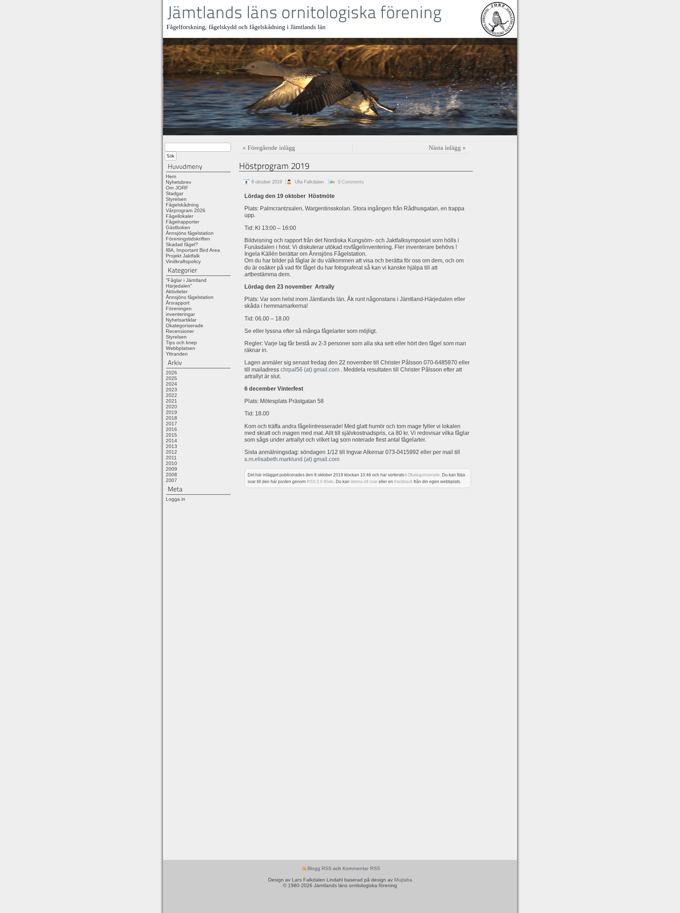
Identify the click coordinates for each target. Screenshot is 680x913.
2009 (171, 469)
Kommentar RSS (361, 868)
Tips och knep (181, 342)
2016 (171, 429)
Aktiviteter (177, 291)
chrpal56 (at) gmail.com (309, 370)
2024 (171, 384)
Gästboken (178, 227)
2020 (171, 406)
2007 (171, 480)
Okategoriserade (184, 325)
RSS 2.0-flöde (320, 481)
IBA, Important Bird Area (193, 250)
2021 (171, 401)
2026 (171, 372)
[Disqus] (376, 585)
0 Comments (351, 182)
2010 (171, 463)
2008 (171, 474)
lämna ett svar (364, 481)
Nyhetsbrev (178, 182)
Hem (171, 176)
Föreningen (179, 308)
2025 (171, 378)
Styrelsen (176, 199)
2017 (171, 423)
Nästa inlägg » (447, 147)
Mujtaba (403, 880)
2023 (171, 389)
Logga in (175, 499)
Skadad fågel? (182, 244)
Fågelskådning (182, 205)
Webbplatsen (180, 348)
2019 (171, 412)
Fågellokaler (179, 216)
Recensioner (180, 331)
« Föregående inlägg (269, 147)
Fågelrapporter (182, 222)
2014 (171, 440)
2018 (171, 418)
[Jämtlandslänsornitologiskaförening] (304, 12)
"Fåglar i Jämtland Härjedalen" (186, 283)
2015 (171, 435)
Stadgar (174, 193)
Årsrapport (177, 303)
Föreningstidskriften (188, 239)
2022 (171, 395)
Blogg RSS (319, 868)
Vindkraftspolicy (183, 261)
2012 (171, 452)
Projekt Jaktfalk (183, 256)
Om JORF (177, 188)
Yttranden (177, 354)
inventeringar (180, 314)
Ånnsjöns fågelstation (190, 233)
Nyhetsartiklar (181, 320)
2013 (171, 446)
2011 (171, 457)
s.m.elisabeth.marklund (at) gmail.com (291, 459)
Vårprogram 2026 (185, 210)
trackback (403, 481)
